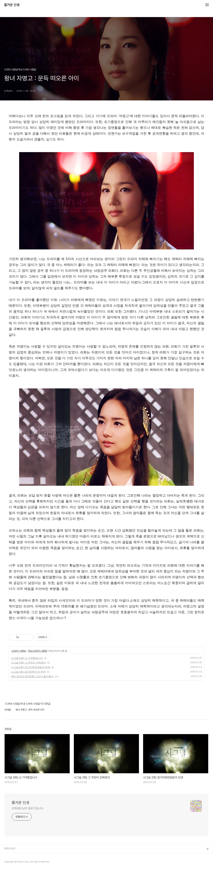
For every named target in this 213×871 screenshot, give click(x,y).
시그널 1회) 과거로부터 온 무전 (28, 671)
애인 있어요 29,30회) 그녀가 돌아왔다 (32, 676)
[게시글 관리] (28, 637)
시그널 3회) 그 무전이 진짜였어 (28, 662)
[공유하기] (22, 637)
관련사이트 (10, 848)
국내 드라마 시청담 (37, 650)
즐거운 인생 (12, 5)
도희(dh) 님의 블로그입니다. (28, 808)
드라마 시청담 (18, 650)
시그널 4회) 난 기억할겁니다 (27, 658)
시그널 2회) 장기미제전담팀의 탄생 (30, 667)
